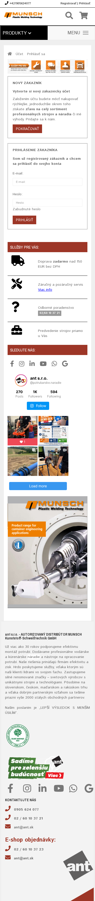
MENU (74, 33)
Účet (19, 54)
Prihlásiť (84, 3)
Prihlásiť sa (36, 54)
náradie (34, 656)
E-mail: (18, 173)
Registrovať (68, 3)
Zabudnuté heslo (27, 209)
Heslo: (18, 194)
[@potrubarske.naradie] (21, 380)
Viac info (45, 289)
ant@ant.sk (23, 827)
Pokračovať (27, 128)
